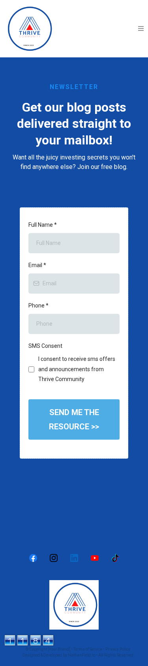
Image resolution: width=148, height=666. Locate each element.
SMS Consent (45, 346)
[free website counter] (29, 639)
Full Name (42, 225)
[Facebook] (33, 558)
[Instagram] (53, 558)
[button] (141, 29)
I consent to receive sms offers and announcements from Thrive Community (76, 369)
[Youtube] (94, 558)
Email (37, 265)
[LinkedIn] (74, 558)
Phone (38, 305)
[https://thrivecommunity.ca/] (74, 605)
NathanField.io (81, 655)
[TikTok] (115, 558)
